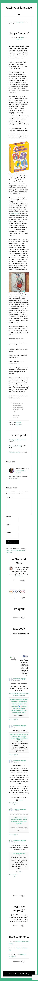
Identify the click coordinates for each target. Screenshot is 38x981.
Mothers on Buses (14, 452)
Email (8, 524)
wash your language (19, 7)
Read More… (19, 576)
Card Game (19, 424)
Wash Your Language (19, 679)
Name (8, 517)
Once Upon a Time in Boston (17, 440)
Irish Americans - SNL (19, 853)
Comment (9, 497)
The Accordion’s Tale (15, 446)
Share (14, 720)
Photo (20, 800)
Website (8, 532)
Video (20, 872)
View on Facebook (13, 719)
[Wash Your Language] (13, 658)
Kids (20, 422)
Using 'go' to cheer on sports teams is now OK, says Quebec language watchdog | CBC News (19, 737)
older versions (15, 213)
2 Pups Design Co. (26, 974)
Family (17, 422)
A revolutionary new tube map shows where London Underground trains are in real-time (19, 820)
